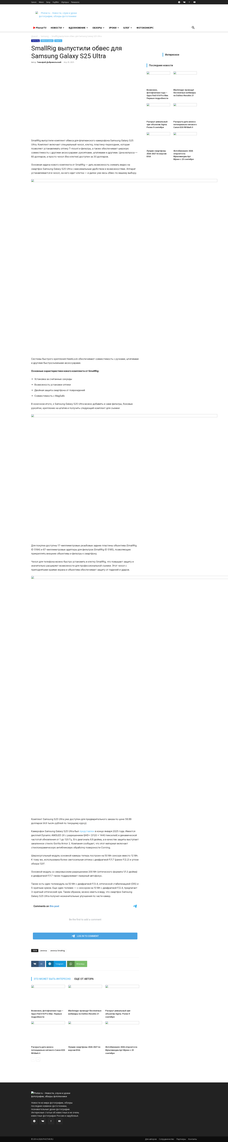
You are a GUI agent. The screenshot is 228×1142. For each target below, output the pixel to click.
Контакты (192, 1139)
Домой (34, 36)
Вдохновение (77, 27)
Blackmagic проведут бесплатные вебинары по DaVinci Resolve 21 (184, 93)
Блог (126, 27)
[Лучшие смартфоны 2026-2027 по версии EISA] (85, 1032)
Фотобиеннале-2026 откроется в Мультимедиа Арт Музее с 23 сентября (121, 1050)
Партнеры (181, 1139)
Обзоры (97, 27)
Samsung (45, 36)
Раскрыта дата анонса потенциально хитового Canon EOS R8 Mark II (48, 1050)
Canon (33, 2)
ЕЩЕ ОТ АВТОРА (84, 978)
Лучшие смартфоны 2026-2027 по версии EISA (156, 154)
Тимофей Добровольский (49, 62)
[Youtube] (194, 2)
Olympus (65, 2)
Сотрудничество (166, 1139)
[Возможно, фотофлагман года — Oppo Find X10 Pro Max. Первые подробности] (48, 996)
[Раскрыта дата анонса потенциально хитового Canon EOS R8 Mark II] (48, 1032)
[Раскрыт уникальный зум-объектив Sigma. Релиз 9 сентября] (122, 996)
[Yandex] (189, 2)
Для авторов (150, 1139)
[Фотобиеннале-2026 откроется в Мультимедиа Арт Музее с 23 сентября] (122, 1032)
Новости (56, 27)
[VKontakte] (184, 2)
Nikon (41, 2)
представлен (87, 831)
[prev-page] (33, 1059)
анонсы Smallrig (57, 950)
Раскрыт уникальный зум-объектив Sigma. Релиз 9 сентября (118, 1014)
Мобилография (47, 41)
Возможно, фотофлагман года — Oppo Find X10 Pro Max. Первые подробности (47, 1014)
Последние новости (161, 65)
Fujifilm (56, 2)
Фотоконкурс (145, 27)
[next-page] (38, 1059)
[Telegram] (179, 2)
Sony (48, 2)
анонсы (43, 950)
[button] (193, 28)
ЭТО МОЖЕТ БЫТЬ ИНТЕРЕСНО (52, 978)
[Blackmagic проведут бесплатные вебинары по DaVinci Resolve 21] (85, 996)
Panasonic (75, 2)
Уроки (112, 27)
